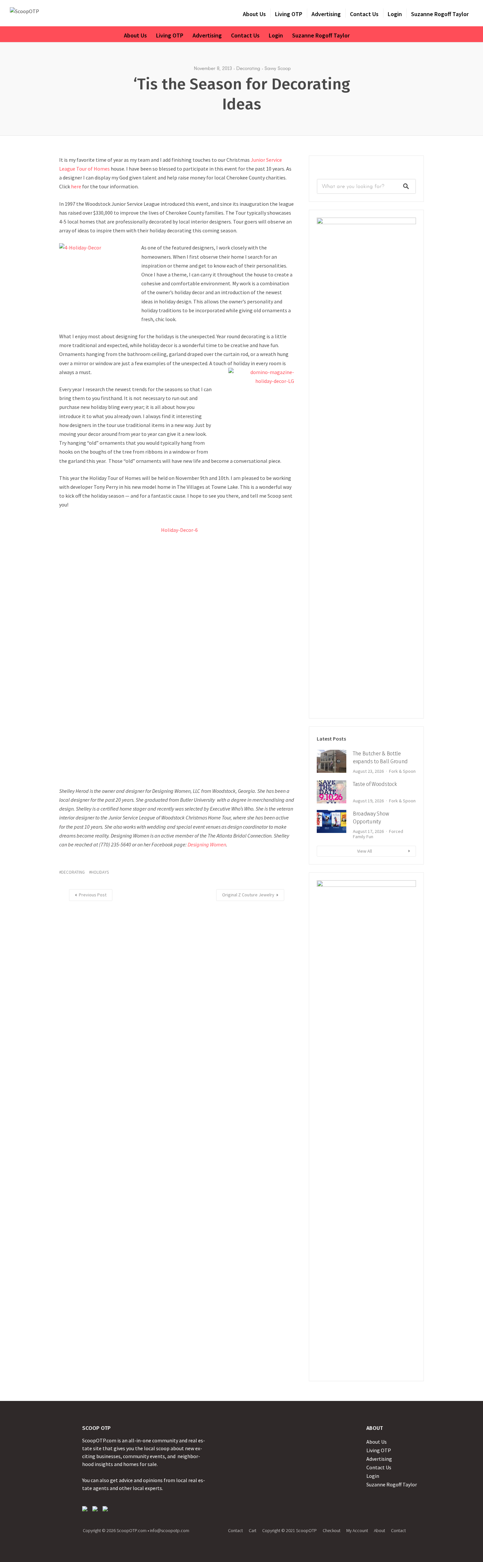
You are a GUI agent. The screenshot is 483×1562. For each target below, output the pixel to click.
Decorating (248, 68)
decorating (73, 872)
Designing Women (207, 844)
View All (364, 851)
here (76, 186)
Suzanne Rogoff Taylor (440, 14)
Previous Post (92, 895)
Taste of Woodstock (375, 784)
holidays (100, 872)
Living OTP (288, 14)
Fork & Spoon (402, 771)
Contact (235, 1530)
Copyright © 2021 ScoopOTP (289, 1530)
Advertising (326, 14)
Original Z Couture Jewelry (248, 895)
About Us (254, 14)
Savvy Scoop (277, 68)
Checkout (331, 1530)
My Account (357, 1530)
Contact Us (364, 14)
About (379, 1530)
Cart (252, 1530)
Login (395, 14)
